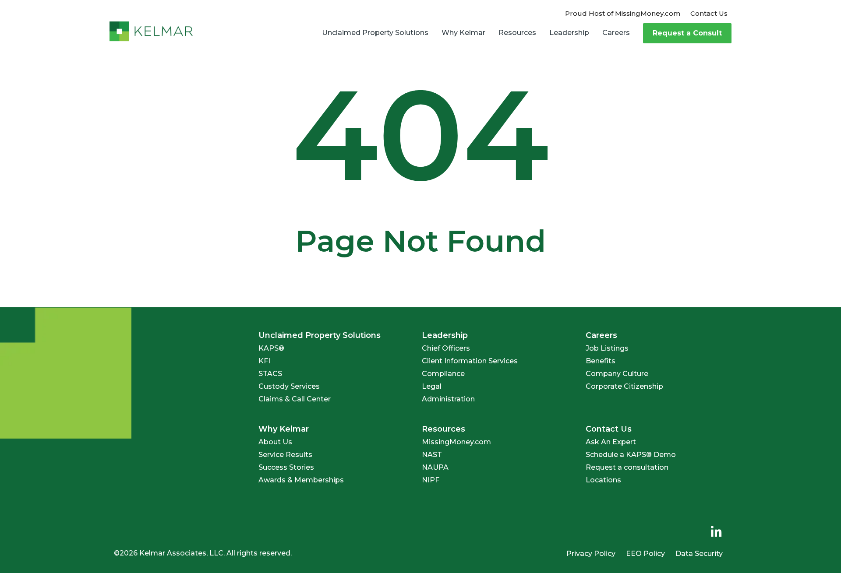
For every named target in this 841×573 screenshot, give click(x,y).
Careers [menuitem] (616, 32)
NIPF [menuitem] (430, 480)
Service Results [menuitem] (285, 454)
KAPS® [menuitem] (271, 348)
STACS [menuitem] (270, 373)
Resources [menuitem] (517, 32)
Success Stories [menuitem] (286, 467)
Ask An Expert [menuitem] (611, 442)
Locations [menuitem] (603, 480)
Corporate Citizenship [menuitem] (624, 386)
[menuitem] (716, 532)
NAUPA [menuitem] (435, 467)
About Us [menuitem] (275, 442)
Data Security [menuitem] (699, 553)
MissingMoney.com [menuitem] (456, 442)
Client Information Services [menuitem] (470, 361)
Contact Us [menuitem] (709, 13)
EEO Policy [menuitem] (645, 553)
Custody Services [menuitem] (289, 386)
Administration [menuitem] (448, 399)
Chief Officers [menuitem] (446, 348)
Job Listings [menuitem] (607, 348)
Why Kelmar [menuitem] (463, 32)
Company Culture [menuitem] (617, 373)
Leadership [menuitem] (569, 32)
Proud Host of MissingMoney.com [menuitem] (622, 13)
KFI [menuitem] (264, 361)
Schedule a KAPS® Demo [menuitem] (631, 454)
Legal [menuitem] (432, 386)
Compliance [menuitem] (443, 373)
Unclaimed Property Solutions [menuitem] (375, 32)
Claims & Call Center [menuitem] (294, 399)
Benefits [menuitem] (600, 361)
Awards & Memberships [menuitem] (301, 480)
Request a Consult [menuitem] (687, 33)
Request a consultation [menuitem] (627, 467)
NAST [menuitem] (432, 454)
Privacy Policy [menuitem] (590, 553)
